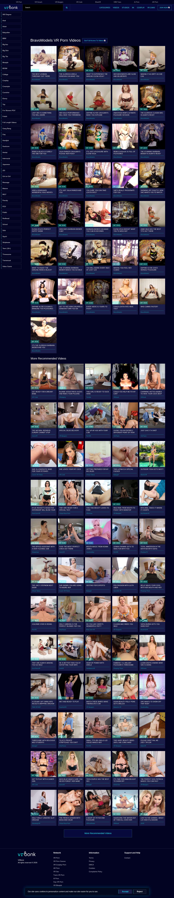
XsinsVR (35, 436)
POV (4, 206)
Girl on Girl (6, 176)
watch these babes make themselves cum (97, 702)
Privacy (91, 861)
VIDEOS (116, 8)
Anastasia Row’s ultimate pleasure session (125, 114)
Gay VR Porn (58, 882)
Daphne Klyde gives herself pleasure (149, 269)
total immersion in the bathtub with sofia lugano (151, 547)
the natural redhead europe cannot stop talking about (41, 431)
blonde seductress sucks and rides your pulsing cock (70, 393)
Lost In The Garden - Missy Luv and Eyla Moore (152, 819)
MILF (4, 194)
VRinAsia (89, 513)
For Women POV (8, 110)
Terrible (88, 397)
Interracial (6, 158)
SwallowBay (90, 552)
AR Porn (155, 2)
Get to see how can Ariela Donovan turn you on (70, 307)
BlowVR (98, 2)
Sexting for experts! (95, 585)
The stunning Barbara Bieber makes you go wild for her (70, 269)
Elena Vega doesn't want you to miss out (124, 230)
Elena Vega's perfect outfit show (41, 230)
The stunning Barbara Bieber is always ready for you (151, 152)
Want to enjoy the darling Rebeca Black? (42, 269)
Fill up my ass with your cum (97, 431)
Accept (125, 892)
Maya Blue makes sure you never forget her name (70, 780)
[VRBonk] (27, 854)
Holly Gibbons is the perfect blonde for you (70, 625)
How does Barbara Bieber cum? (70, 230)
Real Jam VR (90, 630)
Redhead (5, 218)
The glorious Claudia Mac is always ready (152, 114)
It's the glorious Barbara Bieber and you (43, 346)
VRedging (62, 397)
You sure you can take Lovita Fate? (96, 191)
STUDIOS (125, 8)
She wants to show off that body (151, 702)
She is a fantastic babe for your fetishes (42, 470)
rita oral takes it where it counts (151, 509)
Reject (140, 892)
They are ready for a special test (68, 509)
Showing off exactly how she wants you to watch (152, 191)
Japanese (6, 164)
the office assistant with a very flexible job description (43, 547)
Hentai (4, 152)
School (5, 224)
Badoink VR (117, 707)
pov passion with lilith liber (124, 586)
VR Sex (56, 872)
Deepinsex (35, 552)
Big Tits (5, 56)
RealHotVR (144, 630)
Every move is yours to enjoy (96, 307)
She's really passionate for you (124, 191)
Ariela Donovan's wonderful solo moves (42, 191)
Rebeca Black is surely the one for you (42, 152)
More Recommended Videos (98, 833)
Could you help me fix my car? (125, 393)
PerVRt (88, 436)
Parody (5, 200)
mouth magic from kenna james (97, 547)
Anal (4, 20)
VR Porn (19, 2)
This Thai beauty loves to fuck (97, 509)
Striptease (6, 242)
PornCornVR (36, 513)
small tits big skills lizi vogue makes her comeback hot (96, 741)
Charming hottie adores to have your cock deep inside (151, 393)
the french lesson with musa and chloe (69, 819)
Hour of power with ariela (95, 664)
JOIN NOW (164, 8)
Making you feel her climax (123, 269)
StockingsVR (36, 823)
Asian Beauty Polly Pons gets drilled (124, 702)
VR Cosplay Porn (59, 865)
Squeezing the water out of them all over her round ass (125, 819)
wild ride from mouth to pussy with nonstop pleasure (124, 509)
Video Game (7, 266)
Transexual (6, 260)
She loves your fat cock (70, 469)
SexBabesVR (90, 668)
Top (3, 104)
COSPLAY (141, 8)
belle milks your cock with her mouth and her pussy (151, 586)
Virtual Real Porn (64, 513)
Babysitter (6, 32)
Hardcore (5, 146)
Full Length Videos (9, 122)
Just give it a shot (149, 430)
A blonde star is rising (42, 624)
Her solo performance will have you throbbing (70, 114)
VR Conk (79, 2)
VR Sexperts (118, 630)
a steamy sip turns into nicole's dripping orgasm (43, 702)
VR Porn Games (59, 861)
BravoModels (36, 79)
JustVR (61, 668)
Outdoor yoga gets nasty (152, 469)
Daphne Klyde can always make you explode (97, 114)
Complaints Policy (95, 872)
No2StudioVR (145, 513)
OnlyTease (62, 630)
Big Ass (5, 44)
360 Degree (6, 14)
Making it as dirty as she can (151, 75)
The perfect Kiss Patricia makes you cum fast (152, 780)
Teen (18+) (6, 248)
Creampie (6, 86)
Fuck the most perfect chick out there (69, 547)
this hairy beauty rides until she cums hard (124, 741)
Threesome (6, 254)
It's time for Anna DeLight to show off (125, 780)
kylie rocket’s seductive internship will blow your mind (43, 509)
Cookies (92, 868)
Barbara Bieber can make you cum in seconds (97, 230)
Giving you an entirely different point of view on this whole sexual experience (124, 431)
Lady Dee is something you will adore (41, 114)
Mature (5, 188)
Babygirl (116, 475)
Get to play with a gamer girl (43, 780)
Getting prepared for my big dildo (97, 470)
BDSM (4, 68)
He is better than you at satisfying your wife (70, 664)
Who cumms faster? (149, 307)
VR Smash (38, 2)
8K (133, 8)
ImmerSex (117, 785)
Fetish (4, 116)
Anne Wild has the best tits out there (151, 230)
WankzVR (144, 475)
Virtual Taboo (90, 475)
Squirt (4, 236)
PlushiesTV (144, 552)
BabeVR (143, 746)
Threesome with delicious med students (43, 741)
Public (4, 212)
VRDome (144, 668)
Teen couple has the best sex (97, 780)
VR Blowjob (57, 885)
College (5, 74)
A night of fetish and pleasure (95, 819)
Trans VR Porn (58, 875)
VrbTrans (116, 436)
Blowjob (5, 62)
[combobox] (42, 7)
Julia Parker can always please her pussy (69, 152)
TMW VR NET (36, 707)
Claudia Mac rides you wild (123, 625)
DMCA (91, 865)
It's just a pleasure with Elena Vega (97, 152)
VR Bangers (59, 2)
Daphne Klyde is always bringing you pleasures (42, 307)
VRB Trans (117, 2)
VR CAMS (151, 8)
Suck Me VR (117, 591)
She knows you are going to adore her (70, 586)
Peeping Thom (145, 591)
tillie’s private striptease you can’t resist (68, 741)
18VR (142, 823)
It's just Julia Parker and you (70, 191)
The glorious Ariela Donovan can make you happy (69, 75)
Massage (5, 182)
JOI (3, 170)
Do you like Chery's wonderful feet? (94, 625)
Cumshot (5, 92)
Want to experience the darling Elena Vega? (96, 75)
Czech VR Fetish (37, 475)
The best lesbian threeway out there (41, 75)
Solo (4, 230)
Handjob (5, 140)
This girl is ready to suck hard (97, 393)
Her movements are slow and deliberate (125, 75)
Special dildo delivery (69, 430)
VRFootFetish (90, 823)
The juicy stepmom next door (42, 586)
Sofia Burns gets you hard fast (150, 625)
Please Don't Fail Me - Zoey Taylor (150, 741)
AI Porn (136, 2)
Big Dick (5, 50)
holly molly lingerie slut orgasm (43, 819)
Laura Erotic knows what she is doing (152, 664)
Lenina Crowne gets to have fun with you (124, 547)
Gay (4, 134)
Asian (4, 26)
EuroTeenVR (36, 668)
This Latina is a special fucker (123, 470)
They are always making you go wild (42, 664)
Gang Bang (6, 128)
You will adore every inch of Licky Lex (97, 269)
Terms (91, 858)
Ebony (4, 98)
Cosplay (5, 80)
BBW (4, 38)
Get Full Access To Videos (94, 40)
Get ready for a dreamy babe (42, 393)
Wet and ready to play (69, 702)
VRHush (116, 397)
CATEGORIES (104, 8)
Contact (127, 858)
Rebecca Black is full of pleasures (124, 152)
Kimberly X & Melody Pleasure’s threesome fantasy (124, 664)
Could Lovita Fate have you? (123, 307)
